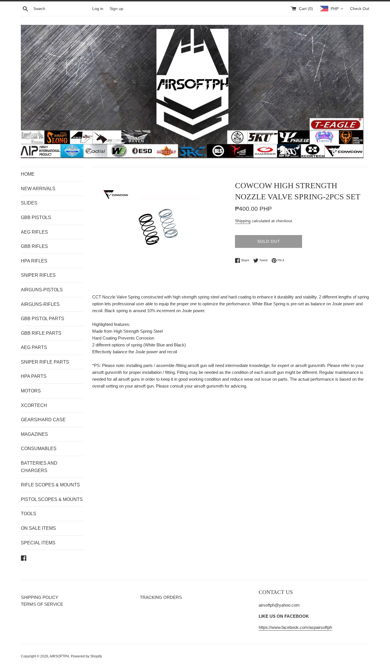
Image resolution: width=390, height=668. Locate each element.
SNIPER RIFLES (38, 275)
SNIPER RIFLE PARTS (45, 362)
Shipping (243, 220)
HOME (28, 174)
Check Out (359, 9)
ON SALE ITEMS (38, 528)
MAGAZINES (34, 434)
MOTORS (31, 390)
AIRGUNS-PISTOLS (42, 289)
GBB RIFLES (34, 246)
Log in (97, 9)
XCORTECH (34, 405)
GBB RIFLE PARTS (41, 333)
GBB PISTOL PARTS (42, 318)
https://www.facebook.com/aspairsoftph (295, 627)
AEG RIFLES (34, 232)
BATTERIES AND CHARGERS (39, 467)
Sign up (116, 9)
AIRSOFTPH (59, 656)
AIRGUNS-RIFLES (40, 304)
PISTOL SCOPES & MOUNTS (52, 499)
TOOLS (28, 513)
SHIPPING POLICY (39, 597)
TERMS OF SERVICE (42, 604)
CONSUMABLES (39, 448)
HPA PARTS (34, 376)
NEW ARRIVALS (38, 188)
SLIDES (29, 202)
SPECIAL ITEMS (38, 542)
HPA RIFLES (34, 260)
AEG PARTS (34, 347)
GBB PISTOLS (36, 217)
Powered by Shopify (86, 656)
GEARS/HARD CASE (43, 419)
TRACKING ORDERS (161, 597)
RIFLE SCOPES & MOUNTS (50, 484)
